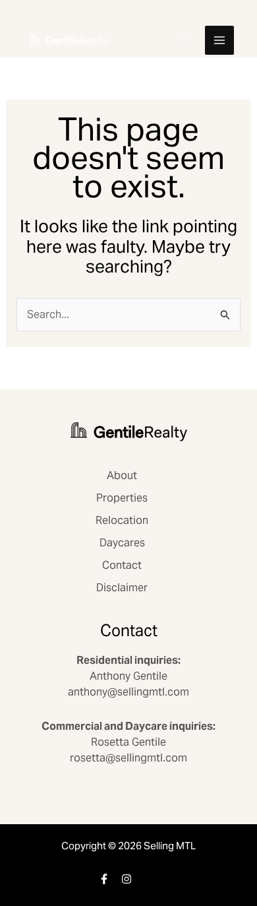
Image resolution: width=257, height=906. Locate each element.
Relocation (122, 520)
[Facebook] (104, 879)
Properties (122, 498)
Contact (122, 565)
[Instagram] (126, 879)
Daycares (122, 543)
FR (185, 40)
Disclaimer (122, 588)
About (122, 475)
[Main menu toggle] (219, 40)
